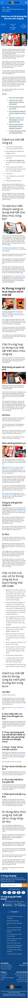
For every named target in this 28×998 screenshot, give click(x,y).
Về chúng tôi (4, 974)
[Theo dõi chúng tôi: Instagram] (14, 892)
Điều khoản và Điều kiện (21, 974)
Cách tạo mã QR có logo (13, 943)
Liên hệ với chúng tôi (6, 967)
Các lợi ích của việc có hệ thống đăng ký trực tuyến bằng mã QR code (16, 120)
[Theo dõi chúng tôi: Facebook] (19, 892)
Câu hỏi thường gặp (6, 965)
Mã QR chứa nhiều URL (13, 921)
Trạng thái (3, 976)
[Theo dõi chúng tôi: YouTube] (9, 892)
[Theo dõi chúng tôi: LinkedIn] (5, 892)
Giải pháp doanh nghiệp (7, 977)
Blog (8, 7)
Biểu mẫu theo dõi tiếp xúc (17, 276)
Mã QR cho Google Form (16, 160)
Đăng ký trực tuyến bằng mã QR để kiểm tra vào (13, 467)
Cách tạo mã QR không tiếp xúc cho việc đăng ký (13, 10)
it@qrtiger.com (23, 965)
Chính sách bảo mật (21, 979)
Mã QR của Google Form (17, 707)
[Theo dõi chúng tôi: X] (23, 892)
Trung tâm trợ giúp (6, 969)
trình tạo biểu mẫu (18, 187)
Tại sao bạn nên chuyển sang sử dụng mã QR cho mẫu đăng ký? (16, 102)
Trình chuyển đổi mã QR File (14, 954)
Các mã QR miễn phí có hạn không (12, 249)
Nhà (3, 7)
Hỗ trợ (25, 963)
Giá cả (2, 979)
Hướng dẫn (5, 963)
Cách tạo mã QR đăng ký (16, 98)
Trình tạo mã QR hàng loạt (14, 927)
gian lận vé (14, 546)
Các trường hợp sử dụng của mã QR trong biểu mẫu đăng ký (17, 113)
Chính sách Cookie (22, 981)
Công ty (3, 972)
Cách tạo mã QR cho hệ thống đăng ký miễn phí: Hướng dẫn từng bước (16, 126)
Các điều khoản (21, 972)
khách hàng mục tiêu (19, 511)
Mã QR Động (20, 755)
